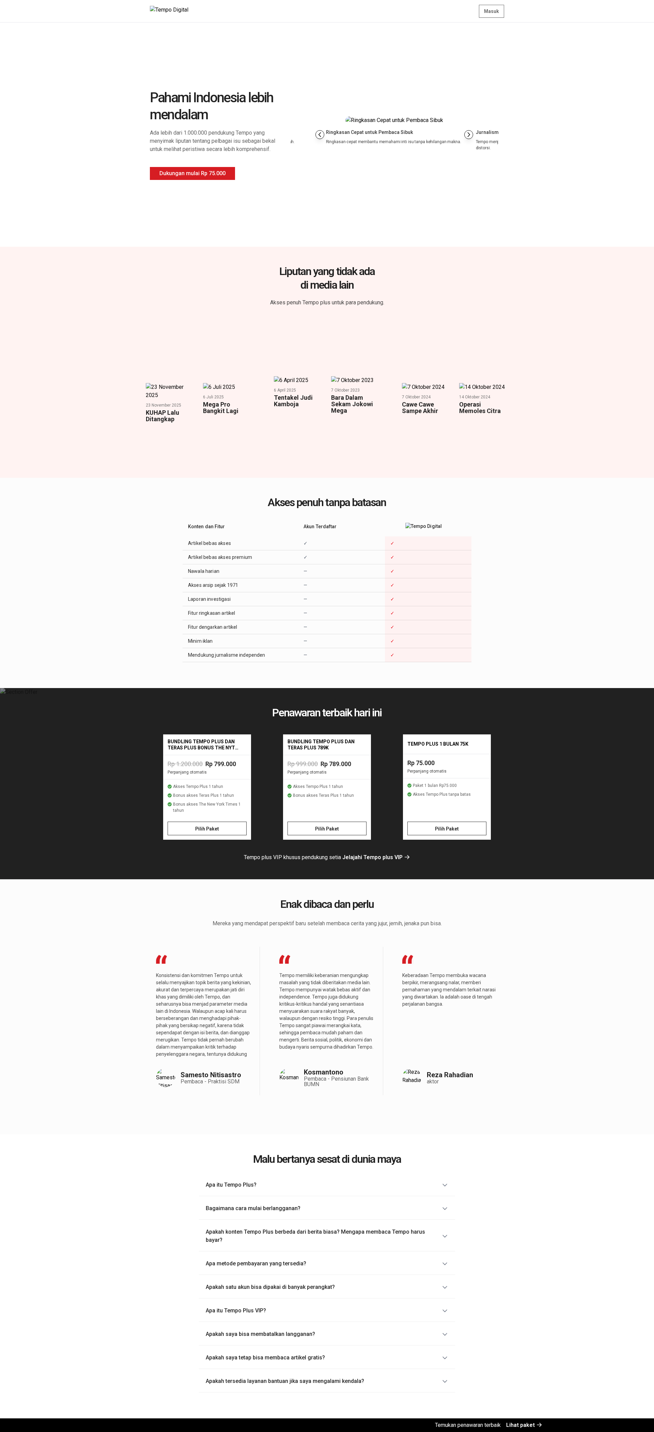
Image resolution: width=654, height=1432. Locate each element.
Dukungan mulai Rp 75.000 (192, 173)
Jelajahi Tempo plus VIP (373, 857)
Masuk (491, 11)
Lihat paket (521, 1425)
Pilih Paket (207, 829)
